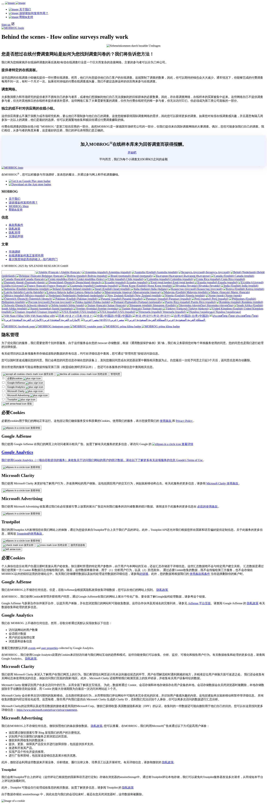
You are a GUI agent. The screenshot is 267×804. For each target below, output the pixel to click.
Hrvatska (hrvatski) (209, 285)
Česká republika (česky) (90, 279)
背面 (29, 403)
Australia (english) (167, 272)
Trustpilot (12, 399)
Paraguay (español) (179, 298)
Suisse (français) (116, 305)
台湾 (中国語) (200, 315)
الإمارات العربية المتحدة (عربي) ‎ (61, 319)
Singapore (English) (164, 305)
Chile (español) (134, 279)
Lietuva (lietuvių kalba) (87, 292)
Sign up (5, 24)
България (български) (197, 275)
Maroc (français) (240, 292)
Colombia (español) (181, 279)
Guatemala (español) (106, 285)
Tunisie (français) (152, 308)
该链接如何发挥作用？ (23, 202)
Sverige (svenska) (107, 308)
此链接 (143, 573)
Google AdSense (16, 382)
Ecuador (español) (136, 282)
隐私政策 (14, 228)
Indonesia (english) (38, 288)
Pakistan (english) (87, 298)
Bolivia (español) (97, 275)
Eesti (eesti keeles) (183, 282)
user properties (49, 648)
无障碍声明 (16, 236)
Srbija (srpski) (76, 305)
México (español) (34, 295)
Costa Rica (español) (232, 279)
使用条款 (166, 420)
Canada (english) (244, 275)
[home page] (15, 3)
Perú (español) (219, 298)
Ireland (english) (82, 288)
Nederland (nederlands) (90, 295)
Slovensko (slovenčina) (219, 305)
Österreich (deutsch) (40, 298)
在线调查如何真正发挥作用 (26, 255)
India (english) (249, 285)
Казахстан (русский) (210, 288)
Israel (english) (122, 288)
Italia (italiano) (159, 288)
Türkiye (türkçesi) (198, 308)
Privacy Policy (184, 420)
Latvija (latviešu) (34, 292)
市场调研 (14, 251)
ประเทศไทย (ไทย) (246, 315)
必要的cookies (15, 378)
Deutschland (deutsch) (88, 282)
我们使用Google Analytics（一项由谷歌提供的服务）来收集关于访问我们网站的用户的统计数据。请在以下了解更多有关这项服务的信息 (88, 460)
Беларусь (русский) (217, 272)
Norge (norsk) (233, 295)
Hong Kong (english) (160, 285)
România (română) (252, 302)
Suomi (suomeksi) (62, 308)
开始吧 (132, 152)
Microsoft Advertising (18, 395)
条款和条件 (16, 224)
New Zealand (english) (147, 295)
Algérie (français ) (70, 272)
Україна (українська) (228, 311)
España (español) (227, 282)
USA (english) (88, 311)
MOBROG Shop (19, 206)
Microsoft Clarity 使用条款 (222, 483)
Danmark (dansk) (35, 282)
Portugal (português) (149, 302)
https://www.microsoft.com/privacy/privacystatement (47, 709)
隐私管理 (14, 232)
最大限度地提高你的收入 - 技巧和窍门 (33, 259)
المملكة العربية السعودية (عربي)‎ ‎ (186, 319)
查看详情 (35, 428)
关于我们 (14, 198)
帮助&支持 (16, 209)
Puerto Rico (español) (203, 302)
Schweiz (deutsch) (37, 305)
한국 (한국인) (161, 315)
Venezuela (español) (174, 311)
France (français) (56, 285)
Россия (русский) (61, 302)
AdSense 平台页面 (199, 603)
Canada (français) (35, 279)
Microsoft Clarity (16, 391)
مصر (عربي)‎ (116, 319)
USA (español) (126, 311)
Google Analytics (16, 387)
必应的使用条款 (207, 506)
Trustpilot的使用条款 (30, 533)
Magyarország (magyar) (146, 292)
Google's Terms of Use (189, 460)
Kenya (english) (254, 288)
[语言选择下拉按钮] (2, 324)
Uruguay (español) (48, 311)
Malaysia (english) (197, 292)
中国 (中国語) (123, 315)
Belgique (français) (52, 275)
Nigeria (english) (195, 295)
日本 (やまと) (84, 315)
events (32, 648)
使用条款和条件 (200, 573)
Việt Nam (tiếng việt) (42, 315)
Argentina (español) (119, 272)
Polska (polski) (101, 302)
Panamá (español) (132, 298)
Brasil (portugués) (142, 275)
